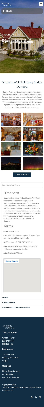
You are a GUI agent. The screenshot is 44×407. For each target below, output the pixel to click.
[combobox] (22, 11)
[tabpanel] (22, 241)
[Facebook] (31, 397)
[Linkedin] (40, 397)
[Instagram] (36, 397)
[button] (41, 4)
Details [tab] (5, 297)
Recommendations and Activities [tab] (16, 307)
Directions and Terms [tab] (11, 185)
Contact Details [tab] (8, 302)
